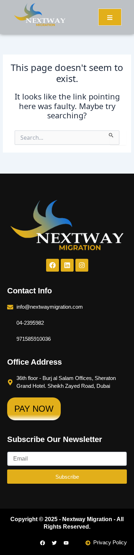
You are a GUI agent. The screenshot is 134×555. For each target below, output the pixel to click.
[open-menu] (109, 17)
